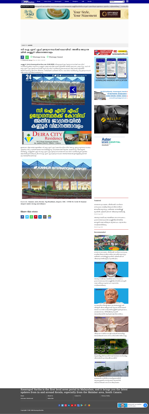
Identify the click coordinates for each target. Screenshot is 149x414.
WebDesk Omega (27, 60)
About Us (50, 396)
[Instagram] (66, 405)
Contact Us (77, 396)
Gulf (83, 1)
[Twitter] (62, 405)
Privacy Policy (105, 396)
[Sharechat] (89, 405)
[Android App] (81, 405)
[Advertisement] (72, 31)
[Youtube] (72, 405)
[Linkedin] (69, 405)
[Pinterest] (75, 405)
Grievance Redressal (27, 398)
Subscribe (51, 398)
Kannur (67, 1)
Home (38, 1)
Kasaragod (58, 1)
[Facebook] (59, 405)
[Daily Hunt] (85, 405)
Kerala (89, 1)
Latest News (47, 1)
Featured (97, 200)
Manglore (75, 1)
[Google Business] (78, 405)
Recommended (100, 232)
